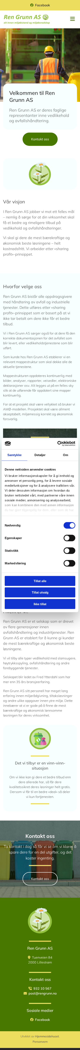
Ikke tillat (40, 604)
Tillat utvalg (40, 592)
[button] (40, 139)
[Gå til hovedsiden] (26, 19)
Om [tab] (65, 454)
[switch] (69, 538)
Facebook (42, 5)
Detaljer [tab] (40, 454)
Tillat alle (40, 581)
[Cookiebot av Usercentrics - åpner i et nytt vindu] (57, 443)
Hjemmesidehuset (47, 1036)
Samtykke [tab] (14, 454)
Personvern (40, 1041)
